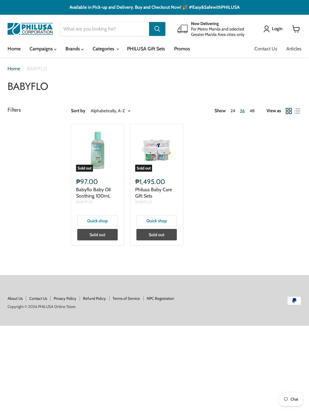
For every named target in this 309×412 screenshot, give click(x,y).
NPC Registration (160, 298)
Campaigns (42, 49)
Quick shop (97, 220)
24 (233, 110)
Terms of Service (126, 298)
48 (252, 110)
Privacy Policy (65, 298)
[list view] (297, 111)
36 (242, 110)
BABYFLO (84, 201)
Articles (293, 49)
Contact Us (265, 49)
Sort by (78, 110)
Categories (104, 49)
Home (14, 49)
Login (277, 28)
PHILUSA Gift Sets (146, 49)
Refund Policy (94, 298)
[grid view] (289, 111)
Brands (73, 49)
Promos (182, 49)
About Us (15, 298)
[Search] (157, 29)
